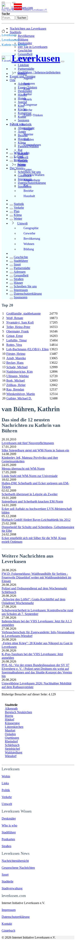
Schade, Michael (17, 367)
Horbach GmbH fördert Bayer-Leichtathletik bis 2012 (36, 519)
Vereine (28, 134)
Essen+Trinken (33, 115)
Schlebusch (12, 745)
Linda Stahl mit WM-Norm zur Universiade (30, 476)
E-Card (18, 156)
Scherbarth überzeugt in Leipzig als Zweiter (30, 494)
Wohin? (22, 73)
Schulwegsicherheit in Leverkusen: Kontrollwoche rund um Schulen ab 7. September (37, 612)
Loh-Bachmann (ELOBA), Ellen (27, 349)
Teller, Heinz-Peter (18, 327)
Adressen (20, 271)
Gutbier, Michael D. (19, 398)
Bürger (28, 129)
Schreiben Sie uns (25, 286)
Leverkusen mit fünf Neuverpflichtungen (28, 443)
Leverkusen (9, 35)
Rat (20, 150)
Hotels (28, 99)
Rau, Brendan (15, 389)
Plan (16, 211)
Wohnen (29, 244)
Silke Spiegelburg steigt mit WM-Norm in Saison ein (35, 450)
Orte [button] (12, 80)
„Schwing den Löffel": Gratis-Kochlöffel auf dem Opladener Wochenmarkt (33, 601)
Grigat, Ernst (14, 336)
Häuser (18, 282)
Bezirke (28, 190)
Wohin (6, 776)
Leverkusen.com (24, 8)
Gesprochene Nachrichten (18, 867)
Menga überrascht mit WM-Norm (23, 468)
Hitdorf (9, 719)
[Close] (62, 61)
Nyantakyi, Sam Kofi (20, 322)
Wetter (18, 218)
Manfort (10, 730)
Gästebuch (8, 930)
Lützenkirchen (14, 726)
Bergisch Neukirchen (18, 712)
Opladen (10, 734)
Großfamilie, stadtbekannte (23, 313)
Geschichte (25, 50)
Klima (18, 215)
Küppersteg (12, 723)
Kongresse (30, 104)
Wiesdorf (10, 756)
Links (21, 124)
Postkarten (20, 160)
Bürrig (9, 716)
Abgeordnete (32, 180)
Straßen (19, 279)
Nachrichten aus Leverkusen (28, 28)
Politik (21, 165)
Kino (27, 89)
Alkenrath (11, 708)
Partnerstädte (26, 68)
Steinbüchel (12, 748)
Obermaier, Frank (17, 331)
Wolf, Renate (14, 318)
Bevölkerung (26, 36)
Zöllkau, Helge (16, 385)
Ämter (28, 169)
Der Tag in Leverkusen (32, 47)
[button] (13, 2)
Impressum (21, 290)
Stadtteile (7, 881)
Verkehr (19, 207)
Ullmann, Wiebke (17, 376)
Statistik (19, 204)
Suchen (21, 17)
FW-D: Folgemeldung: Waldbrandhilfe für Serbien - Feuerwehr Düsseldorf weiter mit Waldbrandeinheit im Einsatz (36, 577)
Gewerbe (29, 233)
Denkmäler (9, 818)
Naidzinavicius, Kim (19, 371)
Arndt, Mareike (16, 358)
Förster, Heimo (15, 353)
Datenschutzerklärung (32, 183)
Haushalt (29, 196)
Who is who (21, 152)
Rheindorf (11, 741)
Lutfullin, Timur (16, 340)
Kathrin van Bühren (14, 44)
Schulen (29, 139)
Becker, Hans (15, 362)
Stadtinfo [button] (15, 32)
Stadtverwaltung (12, 888)
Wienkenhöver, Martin (20, 394)
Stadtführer (21, 260)
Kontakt (7, 923)
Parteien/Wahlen (34, 175)
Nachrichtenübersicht (15, 860)
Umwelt (22, 223)
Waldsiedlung (13, 752)
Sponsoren (20, 297)
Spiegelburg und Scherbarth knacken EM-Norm (32, 501)
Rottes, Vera (14, 344)
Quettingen (12, 737)
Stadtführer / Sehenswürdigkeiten (39, 72)
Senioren (23, 120)
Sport (17, 264)
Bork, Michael (15, 380)
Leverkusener (10, 40)
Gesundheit (21, 275)
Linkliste (23, 65)
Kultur (28, 94)
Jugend (28, 78)
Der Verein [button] (17, 168)
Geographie (31, 228)
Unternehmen (32, 145)
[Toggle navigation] (3, 2)
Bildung (23, 39)
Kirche (28, 110)
